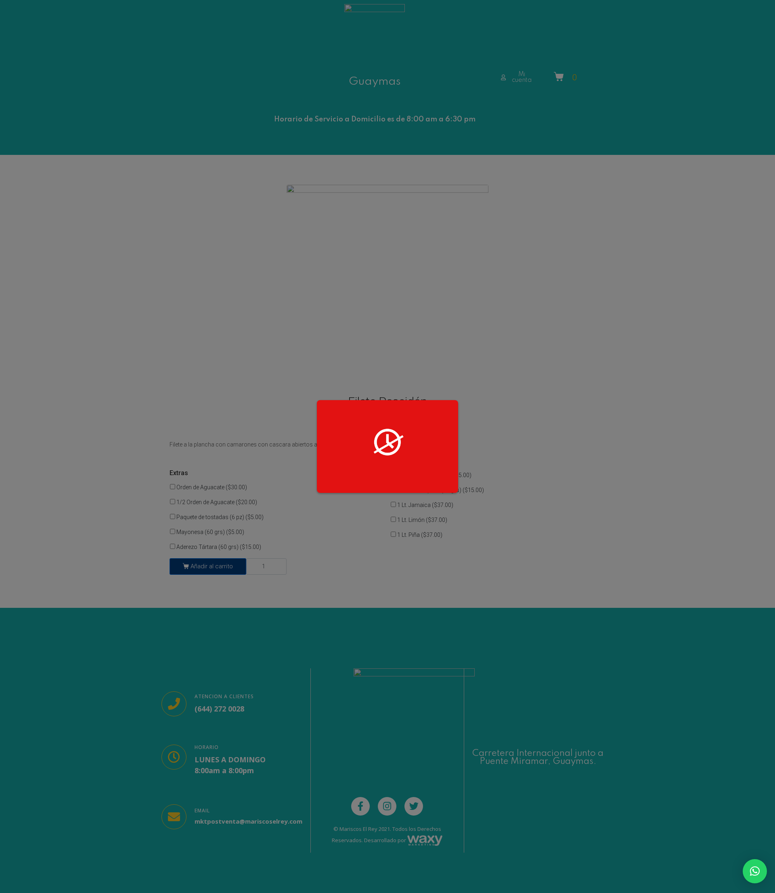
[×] (755, 871)
